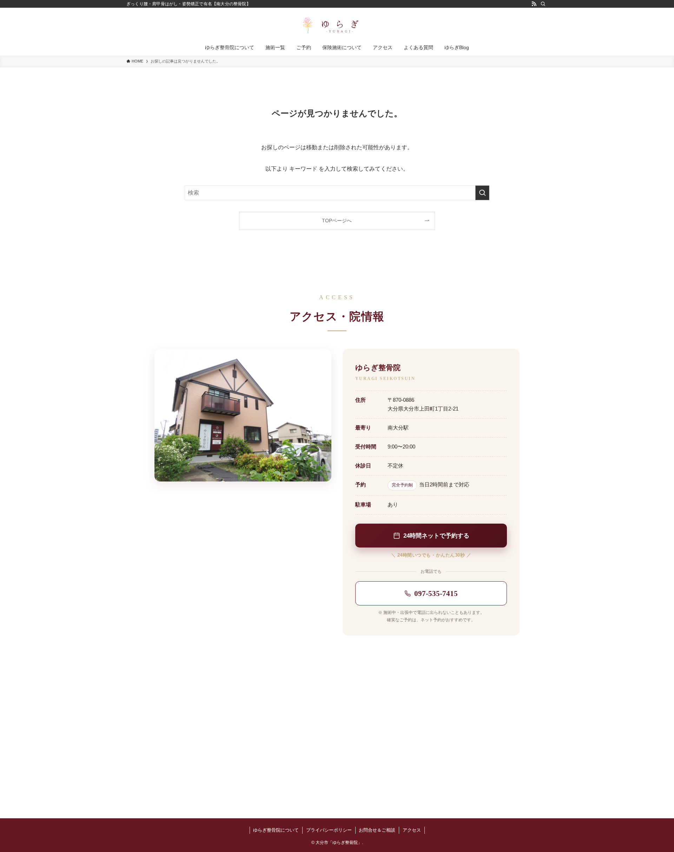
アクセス (412, 830)
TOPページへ (337, 220)
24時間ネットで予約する (436, 535)
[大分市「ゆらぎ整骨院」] (337, 25)
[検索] (543, 4)
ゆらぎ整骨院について (276, 830)
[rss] (533, 4)
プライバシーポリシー (329, 830)
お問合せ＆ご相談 (377, 830)
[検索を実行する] (482, 192)
